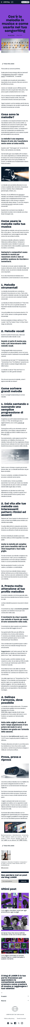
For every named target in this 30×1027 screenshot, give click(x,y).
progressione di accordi (9, 74)
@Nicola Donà (4, 867)
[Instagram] (22, 1023)
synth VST (6, 434)
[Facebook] (15, 1023)
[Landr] (15, 1009)
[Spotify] (8, 1023)
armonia (21, 194)
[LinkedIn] (11, 1023)
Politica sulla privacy (9, 1018)
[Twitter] (18, 1023)
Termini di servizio (21, 1018)
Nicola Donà (11, 35)
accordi (10, 204)
